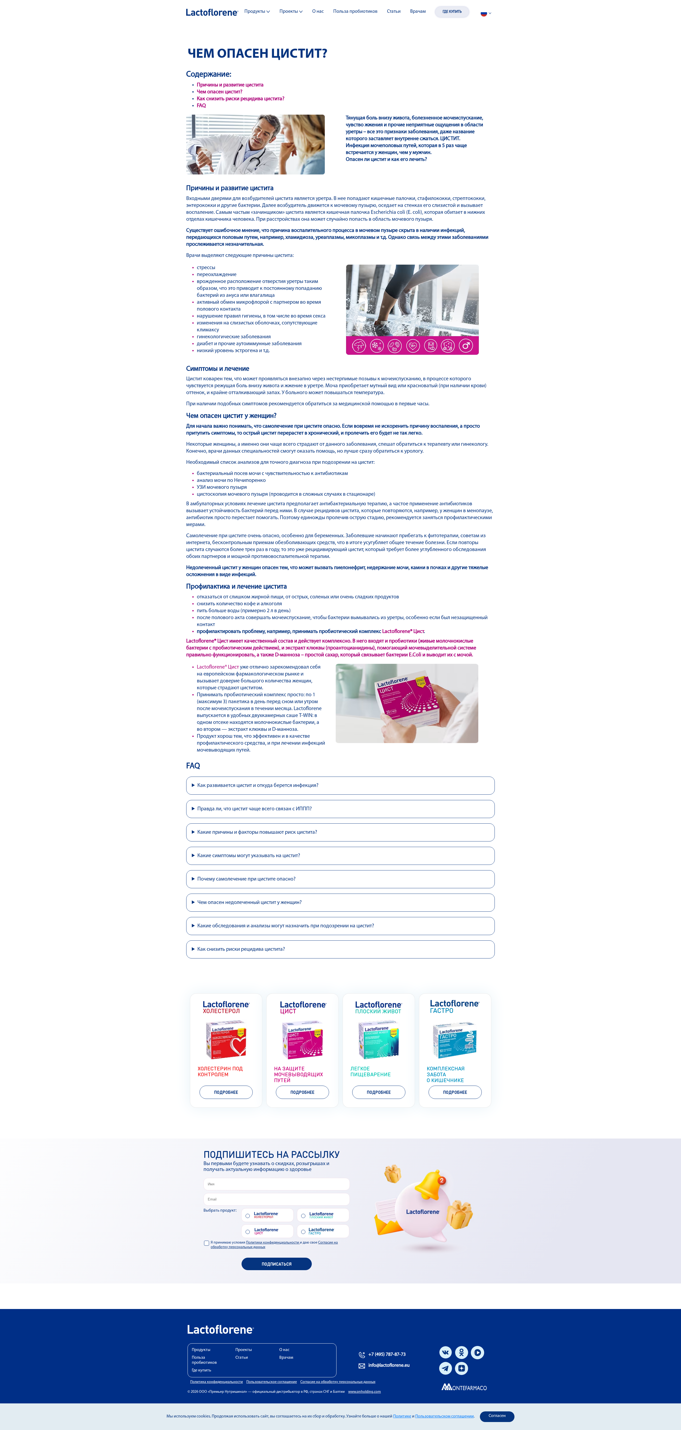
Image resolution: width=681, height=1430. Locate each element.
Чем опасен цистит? (219, 92)
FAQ (201, 106)
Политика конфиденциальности (216, 1382)
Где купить (452, 12)
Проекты (289, 11)
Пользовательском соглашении (444, 1416)
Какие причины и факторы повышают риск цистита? (257, 832)
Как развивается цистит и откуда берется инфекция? (257, 785)
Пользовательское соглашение (271, 1382)
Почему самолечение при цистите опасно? (246, 879)
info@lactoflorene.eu (389, 1365)
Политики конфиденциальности (273, 1243)
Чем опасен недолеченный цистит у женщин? (249, 902)
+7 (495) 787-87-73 (387, 1354)
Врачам (418, 11)
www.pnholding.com (364, 1392)
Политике (402, 1416)
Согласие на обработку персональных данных (337, 1382)
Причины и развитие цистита (230, 85)
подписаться (277, 1264)
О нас (318, 11)
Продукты (255, 11)
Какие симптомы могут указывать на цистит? (248, 855)
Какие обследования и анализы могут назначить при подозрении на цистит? (285, 926)
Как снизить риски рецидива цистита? (240, 99)
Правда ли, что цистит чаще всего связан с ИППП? (254, 809)
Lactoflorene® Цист (403, 631)
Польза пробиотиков (355, 11)
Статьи (394, 11)
